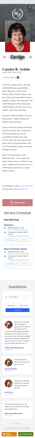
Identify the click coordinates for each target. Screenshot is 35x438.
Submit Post (17, 310)
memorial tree (26, 186)
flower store (24, 189)
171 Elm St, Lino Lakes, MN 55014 (19, 236)
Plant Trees (24, 240)
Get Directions (10, 240)
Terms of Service (22, 429)
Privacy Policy (12, 429)
